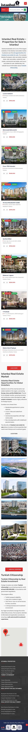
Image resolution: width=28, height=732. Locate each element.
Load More (14, 368)
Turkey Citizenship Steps (7, 686)
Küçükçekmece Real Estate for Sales (10, 695)
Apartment (14, 75)
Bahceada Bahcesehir (10, 130)
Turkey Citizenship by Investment (9, 682)
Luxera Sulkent (8, 93)
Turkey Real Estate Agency (7, 671)
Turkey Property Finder (6, 673)
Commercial (8, 75)
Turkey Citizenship (5, 680)
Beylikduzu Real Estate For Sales (9, 700)
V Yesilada (6, 311)
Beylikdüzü (14, 473)
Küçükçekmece (14, 452)
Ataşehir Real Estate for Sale (8, 698)
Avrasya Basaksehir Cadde (11, 202)
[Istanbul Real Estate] (10, 3)
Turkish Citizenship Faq (7, 684)
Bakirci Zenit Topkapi (9, 348)
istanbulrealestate (11, 88)
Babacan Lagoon (8, 275)
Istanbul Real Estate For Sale (8, 666)
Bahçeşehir (14, 536)
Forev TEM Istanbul (9, 166)
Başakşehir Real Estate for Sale (9, 693)
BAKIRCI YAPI (9, 342)
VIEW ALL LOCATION (14, 569)
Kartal (14, 515)
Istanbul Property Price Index (8, 668)
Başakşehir (14, 494)
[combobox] (5, 10)
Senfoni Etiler (7, 239)
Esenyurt (14, 557)
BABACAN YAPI (10, 269)
